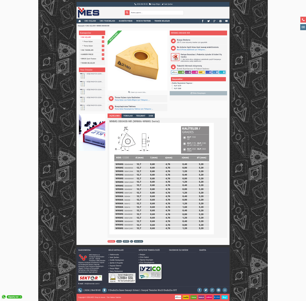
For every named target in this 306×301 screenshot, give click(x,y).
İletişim (142, 254)
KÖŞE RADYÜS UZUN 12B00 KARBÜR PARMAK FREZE (95, 74)
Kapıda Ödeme (115, 266)
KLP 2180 (177, 88)
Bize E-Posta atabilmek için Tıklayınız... (191, 50)
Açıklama (114, 116)
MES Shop (95, 297)
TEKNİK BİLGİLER (88, 63)
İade (151, 116)
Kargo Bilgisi (114, 268)
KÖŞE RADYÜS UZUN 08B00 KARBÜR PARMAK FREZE (95, 105)
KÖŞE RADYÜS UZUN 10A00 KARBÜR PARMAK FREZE (95, 97)
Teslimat (140, 116)
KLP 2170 (177, 86)
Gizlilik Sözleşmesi (117, 260)
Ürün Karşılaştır (199, 93)
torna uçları (138, 241)
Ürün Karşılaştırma (147, 262)
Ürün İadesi (144, 257)
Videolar (128, 116)
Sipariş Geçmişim (146, 260)
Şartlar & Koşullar (116, 263)
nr (131, 241)
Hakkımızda (114, 254)
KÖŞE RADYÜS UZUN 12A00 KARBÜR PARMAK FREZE (95, 82)
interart (103, 297)
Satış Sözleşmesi (116, 271)
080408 (125, 241)
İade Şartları (114, 257)
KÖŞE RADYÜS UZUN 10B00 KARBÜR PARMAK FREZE (95, 89)
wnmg (119, 241)
